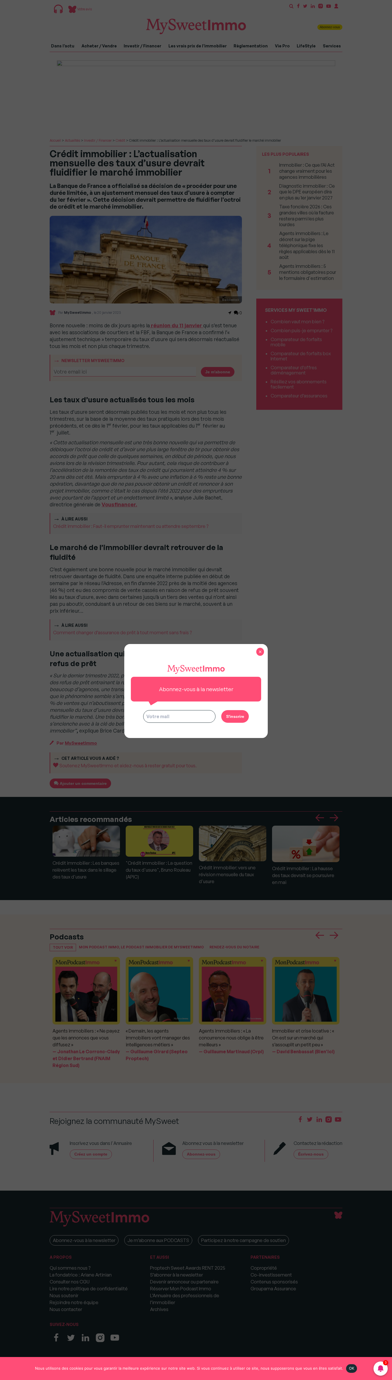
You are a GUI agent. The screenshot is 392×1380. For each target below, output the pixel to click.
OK (351, 1368)
